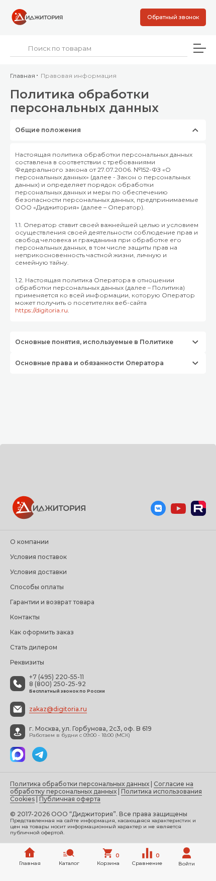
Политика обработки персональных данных (79, 784)
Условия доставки (38, 572)
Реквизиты (27, 662)
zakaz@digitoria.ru (58, 709)
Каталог (69, 863)
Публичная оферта (69, 799)
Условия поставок (38, 557)
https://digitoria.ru (41, 310)
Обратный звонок (173, 17)
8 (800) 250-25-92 (57, 684)
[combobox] (98, 48)
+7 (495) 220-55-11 (56, 677)
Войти (186, 863)
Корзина (108, 859)
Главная (22, 75)
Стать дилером (33, 647)
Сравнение (147, 859)
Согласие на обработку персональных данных (101, 787)
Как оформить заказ (42, 632)
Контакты (25, 617)
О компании (29, 541)
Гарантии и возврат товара (52, 602)
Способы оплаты (37, 587)
